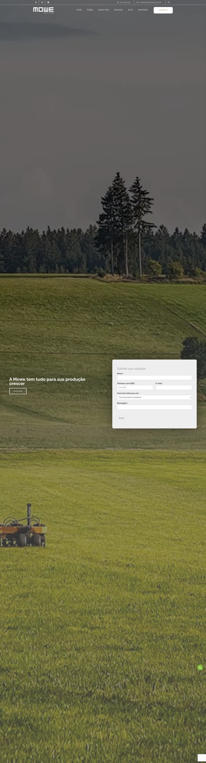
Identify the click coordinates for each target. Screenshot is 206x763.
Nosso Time (103, 10)
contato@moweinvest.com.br (150, 2)
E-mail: (159, 383)
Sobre (90, 10)
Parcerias (143, 10)
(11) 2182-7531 (125, 2)
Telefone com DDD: (126, 383)
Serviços (118, 10)
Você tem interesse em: (128, 393)
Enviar (121, 418)
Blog (130, 10)
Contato (163, 10)
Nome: (120, 373)
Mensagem (122, 403)
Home (79, 10)
